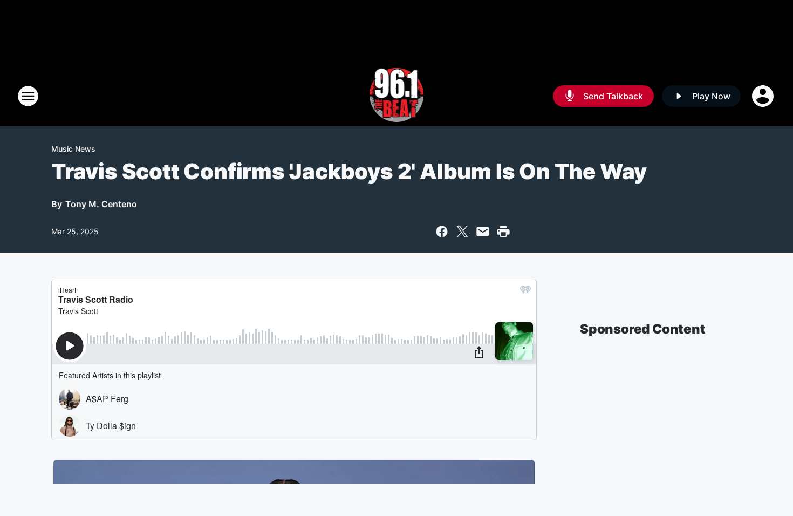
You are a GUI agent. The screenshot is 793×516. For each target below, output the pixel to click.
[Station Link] (397, 96)
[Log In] (764, 96)
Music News (73, 148)
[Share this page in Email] (482, 231)
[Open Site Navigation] (28, 96)
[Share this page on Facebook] (441, 231)
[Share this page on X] (462, 231)
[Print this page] (503, 231)
